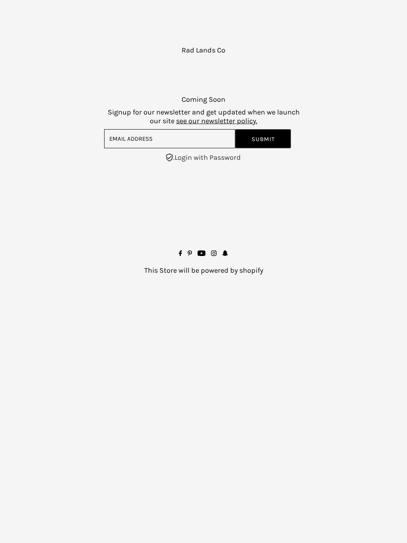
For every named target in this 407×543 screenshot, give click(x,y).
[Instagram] (214, 253)
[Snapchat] (225, 253)
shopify (251, 270)
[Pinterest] (190, 253)
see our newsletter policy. (216, 120)
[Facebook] (180, 253)
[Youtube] (201, 253)
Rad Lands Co (203, 50)
